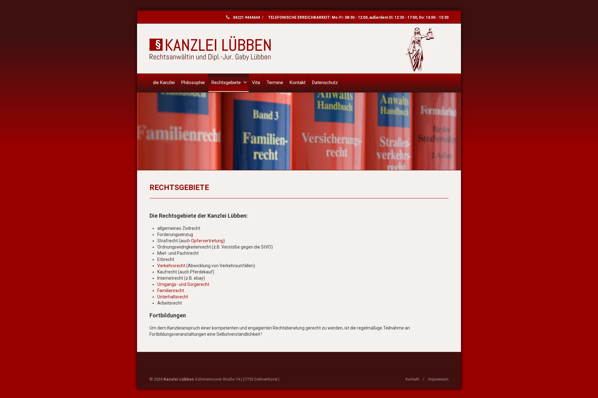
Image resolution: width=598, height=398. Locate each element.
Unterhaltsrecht (172, 296)
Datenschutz (325, 82)
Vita (256, 82)
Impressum (438, 379)
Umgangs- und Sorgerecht (183, 284)
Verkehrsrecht (171, 265)
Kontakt (298, 82)
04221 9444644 (246, 17)
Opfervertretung (207, 240)
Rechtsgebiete (226, 82)
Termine (275, 82)
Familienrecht (170, 290)
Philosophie (193, 82)
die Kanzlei (164, 82)
